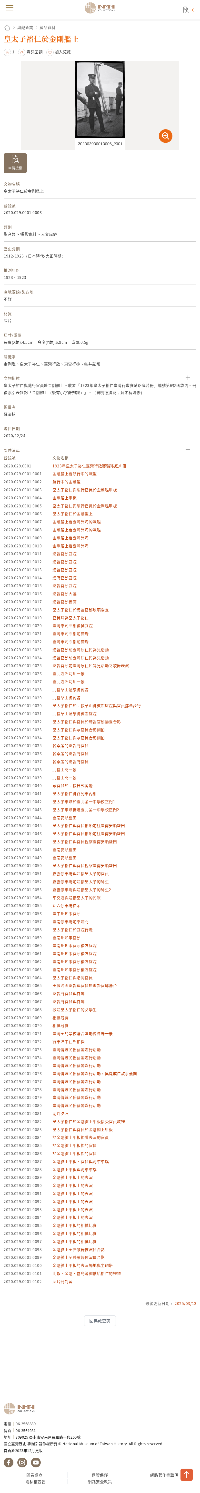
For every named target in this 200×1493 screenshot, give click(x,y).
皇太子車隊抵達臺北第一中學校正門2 (85, 809)
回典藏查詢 (100, 1321)
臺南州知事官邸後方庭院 (74, 945)
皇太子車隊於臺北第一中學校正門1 (83, 801)
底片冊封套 (62, 1281)
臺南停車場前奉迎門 (70, 921)
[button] (9, 52)
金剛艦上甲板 (64, 498)
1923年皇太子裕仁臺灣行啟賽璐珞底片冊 (89, 466)
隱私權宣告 (36, 1481)
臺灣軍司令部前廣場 (70, 633)
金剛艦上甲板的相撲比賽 (74, 1225)
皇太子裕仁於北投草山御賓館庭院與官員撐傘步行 (96, 705)
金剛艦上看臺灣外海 (70, 538)
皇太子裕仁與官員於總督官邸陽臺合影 (86, 721)
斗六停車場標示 (66, 905)
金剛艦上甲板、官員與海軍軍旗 (80, 1161)
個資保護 (100, 1475)
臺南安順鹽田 (64, 818)
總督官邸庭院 (64, 553)
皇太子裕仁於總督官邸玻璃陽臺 (80, 610)
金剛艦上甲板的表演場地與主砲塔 (82, 1265)
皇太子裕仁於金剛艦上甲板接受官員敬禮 (88, 1121)
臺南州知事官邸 (66, 937)
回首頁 (7, 27)
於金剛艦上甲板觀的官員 (74, 1145)
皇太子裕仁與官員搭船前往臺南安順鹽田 (88, 825)
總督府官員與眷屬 (68, 993)
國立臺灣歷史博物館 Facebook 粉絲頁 (8, 1462)
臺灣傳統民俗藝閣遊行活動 (76, 1049)
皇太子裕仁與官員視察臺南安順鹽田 (84, 841)
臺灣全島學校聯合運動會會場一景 (82, 1033)
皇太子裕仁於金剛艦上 (72, 513)
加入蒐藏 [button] (63, 52)
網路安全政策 (100, 1481)
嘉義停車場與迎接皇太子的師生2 (81, 889)
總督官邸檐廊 (64, 601)
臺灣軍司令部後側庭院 (72, 625)
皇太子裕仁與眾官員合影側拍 (78, 729)
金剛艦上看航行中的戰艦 (74, 473)
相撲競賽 (60, 1017)
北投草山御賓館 (66, 698)
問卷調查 (34, 1475)
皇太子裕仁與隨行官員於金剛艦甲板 (84, 490)
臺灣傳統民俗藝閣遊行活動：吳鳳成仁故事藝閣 (94, 1073)
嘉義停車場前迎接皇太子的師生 (80, 881)
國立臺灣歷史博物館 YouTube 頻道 (36, 1462)
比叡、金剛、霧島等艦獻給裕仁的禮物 (86, 1273)
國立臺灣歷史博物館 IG (22, 1462)
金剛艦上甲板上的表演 (72, 1177)
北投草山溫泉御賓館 (70, 689)
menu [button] (9, 8)
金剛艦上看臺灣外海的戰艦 (76, 521)
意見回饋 (35, 52)
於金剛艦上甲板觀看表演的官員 (80, 1137)
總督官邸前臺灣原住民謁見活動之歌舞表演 (90, 665)
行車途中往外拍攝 (68, 1041)
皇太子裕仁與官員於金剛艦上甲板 (82, 1129)
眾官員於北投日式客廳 (72, 785)
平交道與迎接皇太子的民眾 (76, 897)
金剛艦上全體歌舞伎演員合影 (78, 1249)
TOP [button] (186, 1475)
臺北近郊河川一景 (68, 673)
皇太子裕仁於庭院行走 (72, 929)
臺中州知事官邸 (66, 913)
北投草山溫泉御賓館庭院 (74, 713)
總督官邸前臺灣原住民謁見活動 (80, 650)
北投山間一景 (64, 769)
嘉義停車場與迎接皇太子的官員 (80, 873)
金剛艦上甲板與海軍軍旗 (74, 1169)
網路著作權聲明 (164, 1475)
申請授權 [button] (15, 167)
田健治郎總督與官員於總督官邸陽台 (84, 985)
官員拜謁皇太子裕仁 (70, 618)
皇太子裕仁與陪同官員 (72, 977)
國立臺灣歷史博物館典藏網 (101, 8)
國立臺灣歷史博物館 (21, 1408)
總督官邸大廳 (64, 593)
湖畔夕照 (60, 1113)
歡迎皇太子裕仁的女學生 (74, 1009)
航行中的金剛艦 (66, 481)
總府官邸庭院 (64, 578)
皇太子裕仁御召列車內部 (74, 793)
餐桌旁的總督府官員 (70, 745)
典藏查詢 (25, 27)
